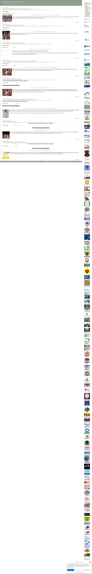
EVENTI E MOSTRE (14, 9)
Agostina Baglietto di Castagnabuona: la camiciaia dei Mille (87, 14)
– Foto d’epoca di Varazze (88, 8)
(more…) (26, 34)
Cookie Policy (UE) (87, 7)
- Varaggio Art (7, 9)
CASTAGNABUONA (86, 10)
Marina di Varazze (19, 100)
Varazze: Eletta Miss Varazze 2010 (9, 121)
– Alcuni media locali (87, 15)
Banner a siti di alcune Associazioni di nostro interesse (88, 5)
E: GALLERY (13, 122)
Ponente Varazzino (12, 2)
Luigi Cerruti (31, 9)
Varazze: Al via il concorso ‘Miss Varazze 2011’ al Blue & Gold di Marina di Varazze (18, 99)
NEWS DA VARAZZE (24, 100)
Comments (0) (77, 22)
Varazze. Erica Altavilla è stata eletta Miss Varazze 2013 (13, 25)
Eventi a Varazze (27, 9)
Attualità (10, 9)
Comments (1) (77, 159)
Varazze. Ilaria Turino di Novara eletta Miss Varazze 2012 (13, 43)
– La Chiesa (86, 9)
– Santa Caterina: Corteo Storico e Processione (87, 16)
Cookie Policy (76, 572)
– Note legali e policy (80, 572)
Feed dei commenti (86, 26)
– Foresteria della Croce (88, 11)
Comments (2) (77, 139)
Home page (13, 13)
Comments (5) (77, 96)
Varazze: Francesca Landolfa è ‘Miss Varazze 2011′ (12, 79)
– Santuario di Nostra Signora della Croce (87, 12)
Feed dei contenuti (86, 25)
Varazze (38, 9)
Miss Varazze (35, 9)
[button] (90, 562)
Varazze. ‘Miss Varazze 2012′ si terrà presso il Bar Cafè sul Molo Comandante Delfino (19, 61)
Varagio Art (41, 122)
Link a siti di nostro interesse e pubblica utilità (88, 3)
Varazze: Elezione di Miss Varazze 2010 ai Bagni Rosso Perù (14, 142)
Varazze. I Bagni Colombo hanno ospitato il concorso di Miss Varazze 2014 (17, 8)
